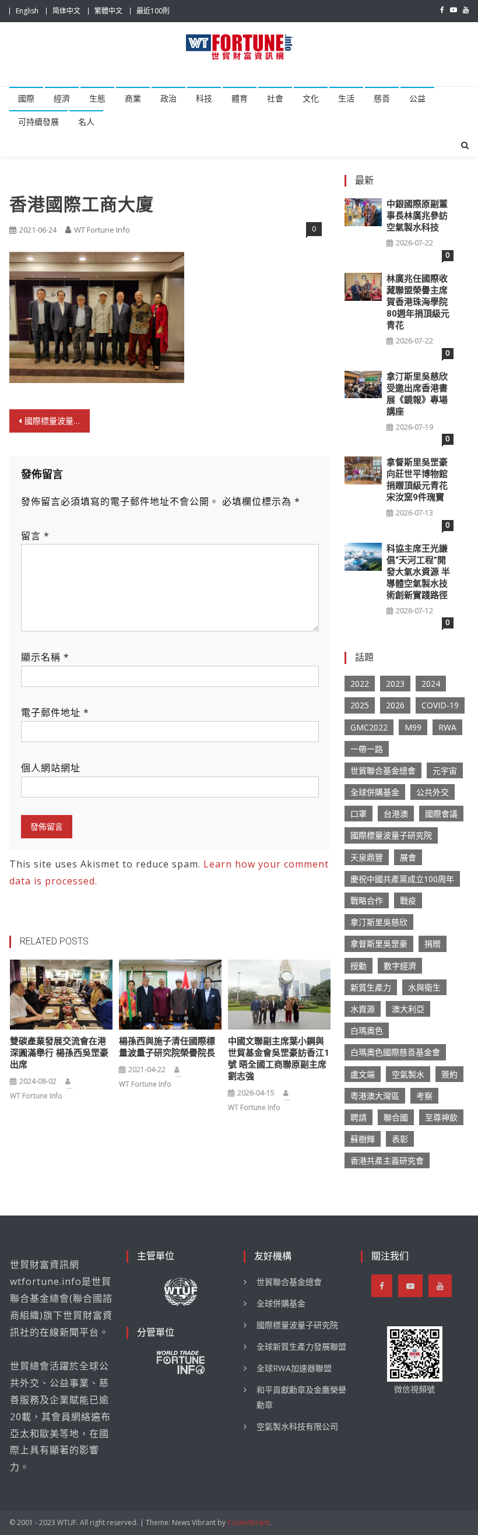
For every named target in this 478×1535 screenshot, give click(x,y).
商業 (133, 98)
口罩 (358, 813)
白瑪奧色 (366, 1030)
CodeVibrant (248, 1522)
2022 (359, 683)
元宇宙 (445, 770)
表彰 (400, 1138)
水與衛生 (424, 987)
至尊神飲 (441, 1117)
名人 (86, 122)
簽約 (449, 1074)
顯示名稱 (45, 657)
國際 (26, 98)
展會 (408, 857)
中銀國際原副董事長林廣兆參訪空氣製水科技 (417, 216)
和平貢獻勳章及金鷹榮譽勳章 (301, 1397)
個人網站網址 (50, 767)
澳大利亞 (408, 1008)
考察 (424, 1095)
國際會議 (441, 813)
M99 (413, 727)
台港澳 (396, 813)
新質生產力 (370, 987)
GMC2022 (369, 727)
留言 (35, 535)
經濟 (62, 98)
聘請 (358, 1117)
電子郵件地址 (55, 712)
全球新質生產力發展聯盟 (301, 1346)
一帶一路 (366, 748)
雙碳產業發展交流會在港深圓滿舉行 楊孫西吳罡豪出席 (59, 1053)
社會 (275, 98)
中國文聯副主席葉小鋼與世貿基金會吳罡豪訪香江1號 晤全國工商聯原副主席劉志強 (278, 1058)
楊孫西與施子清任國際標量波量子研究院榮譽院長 (167, 1047)
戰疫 (408, 900)
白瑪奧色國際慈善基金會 (395, 1052)
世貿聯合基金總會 (383, 770)
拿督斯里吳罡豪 (378, 943)
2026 (395, 705)
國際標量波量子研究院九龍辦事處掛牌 (57, 420)
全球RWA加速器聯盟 (294, 1368)
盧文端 (362, 1074)
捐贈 (432, 943)
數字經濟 (400, 965)
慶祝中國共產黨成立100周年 (402, 878)
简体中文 (66, 11)
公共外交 (432, 792)
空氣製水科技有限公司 (297, 1426)
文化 (311, 98)
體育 (239, 98)
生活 (346, 98)
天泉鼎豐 (366, 857)
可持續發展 (38, 122)
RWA (447, 727)
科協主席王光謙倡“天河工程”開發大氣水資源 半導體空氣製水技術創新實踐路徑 (418, 571)
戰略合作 (366, 900)
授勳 (358, 965)
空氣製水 (408, 1074)
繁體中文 (108, 11)
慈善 (382, 98)
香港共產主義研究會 (387, 1160)
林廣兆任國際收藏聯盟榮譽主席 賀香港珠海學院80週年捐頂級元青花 (417, 302)
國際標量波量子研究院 (391, 835)
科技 (204, 98)
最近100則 (153, 11)
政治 (168, 98)
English (27, 11)
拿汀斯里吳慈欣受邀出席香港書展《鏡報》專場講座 (417, 394)
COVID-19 (440, 705)
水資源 (362, 1008)
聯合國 (396, 1117)
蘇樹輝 (362, 1138)
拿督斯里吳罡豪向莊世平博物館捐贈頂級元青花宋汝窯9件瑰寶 (417, 480)
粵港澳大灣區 (374, 1095)
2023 (395, 683)
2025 (359, 705)
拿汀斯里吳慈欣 (378, 922)
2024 (430, 683)
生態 (97, 98)
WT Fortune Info (102, 229)
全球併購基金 (374, 792)
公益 (417, 98)
